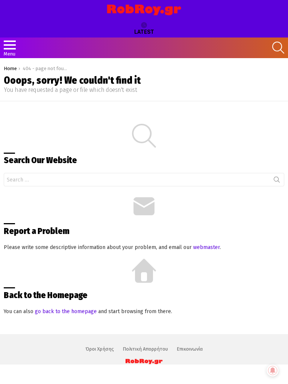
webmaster (206, 247)
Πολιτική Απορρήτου (145, 349)
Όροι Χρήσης (100, 349)
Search (276, 181)
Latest (144, 32)
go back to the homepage (66, 311)
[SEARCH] (278, 47)
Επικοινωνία (190, 349)
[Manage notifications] (273, 370)
